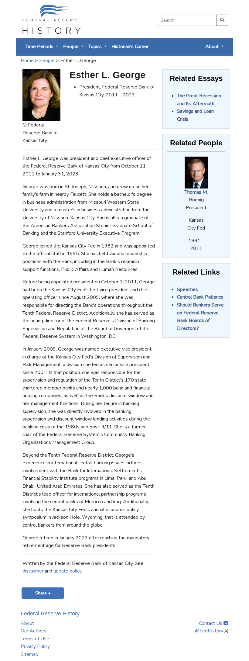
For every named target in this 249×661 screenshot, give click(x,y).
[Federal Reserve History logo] (51, 19)
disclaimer (32, 571)
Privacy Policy (35, 646)
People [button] (71, 46)
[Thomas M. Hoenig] (196, 172)
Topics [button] (95, 46)
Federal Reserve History (50, 614)
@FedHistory (209, 631)
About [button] (212, 46)
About (27, 623)
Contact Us (211, 623)
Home (27, 60)
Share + (43, 593)
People (47, 60)
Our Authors (33, 631)
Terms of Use (35, 638)
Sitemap (29, 654)
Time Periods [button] (40, 46)
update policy (67, 571)
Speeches (187, 289)
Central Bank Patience (200, 297)
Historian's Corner (129, 46)
